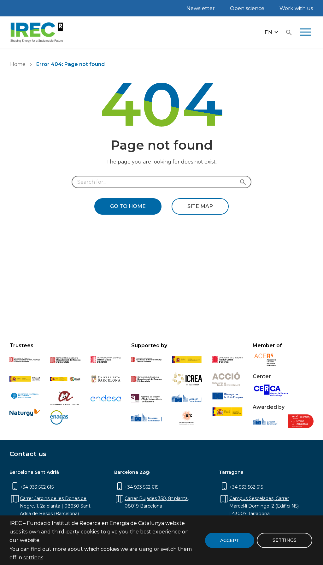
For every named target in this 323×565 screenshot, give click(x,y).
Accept (229, 540)
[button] (271, 33)
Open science (247, 8)
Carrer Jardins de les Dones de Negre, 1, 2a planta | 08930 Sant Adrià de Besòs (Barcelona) (55, 506)
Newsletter (200, 8)
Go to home (128, 206)
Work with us (296, 8)
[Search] (289, 32)
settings (33, 558)
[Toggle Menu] (305, 32)
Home (18, 64)
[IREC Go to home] (37, 32)
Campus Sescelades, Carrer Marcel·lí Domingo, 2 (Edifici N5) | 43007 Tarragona (264, 506)
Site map (200, 206)
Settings (285, 540)
